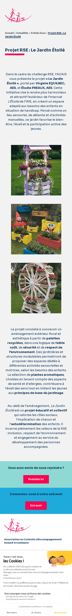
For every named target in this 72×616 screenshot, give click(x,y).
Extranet (36, 505)
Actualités (22, 33)
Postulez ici (36, 479)
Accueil (9, 33)
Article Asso (38, 33)
